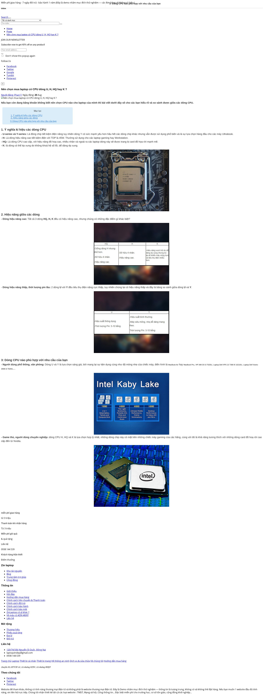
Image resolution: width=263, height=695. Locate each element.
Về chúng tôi (96, 660)
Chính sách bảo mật (17, 609)
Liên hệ (10, 618)
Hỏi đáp (11, 594)
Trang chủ (6, 660)
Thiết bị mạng (44, 660)
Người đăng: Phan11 (11, 94)
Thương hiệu (13, 629)
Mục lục (37, 111)
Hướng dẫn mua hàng (18, 597)
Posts (9, 31)
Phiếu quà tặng (14, 632)
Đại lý (9, 635)
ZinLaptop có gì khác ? (18, 612)
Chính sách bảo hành (17, 606)
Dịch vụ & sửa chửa (80, 660)
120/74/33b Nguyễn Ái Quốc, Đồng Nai (26, 649)
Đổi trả (10, 638)
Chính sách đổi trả (16, 603)
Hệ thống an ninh (60, 660)
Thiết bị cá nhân (28, 660)
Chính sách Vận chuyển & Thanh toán (26, 600)
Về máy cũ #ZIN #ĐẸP (18, 615)
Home (9, 28)
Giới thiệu (12, 591)
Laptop (15, 660)
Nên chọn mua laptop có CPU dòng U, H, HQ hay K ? (32, 34)
